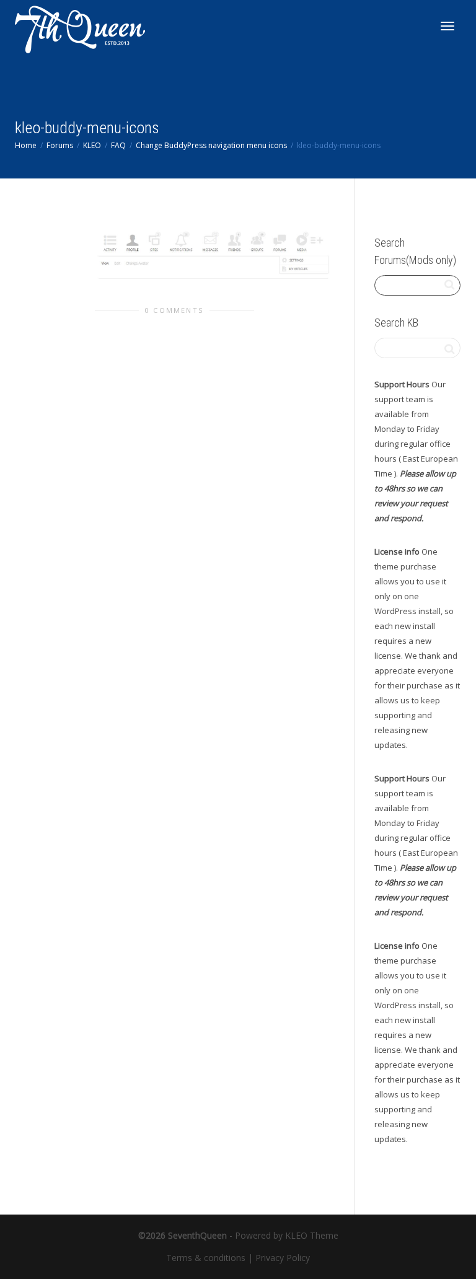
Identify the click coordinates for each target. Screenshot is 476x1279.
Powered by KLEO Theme (286, 1235)
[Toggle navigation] (447, 26)
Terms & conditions (205, 1258)
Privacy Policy (282, 1258)
